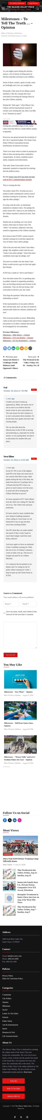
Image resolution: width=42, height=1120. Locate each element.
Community (8, 854)
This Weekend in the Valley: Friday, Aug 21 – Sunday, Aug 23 (27, 873)
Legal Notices (33, 3)
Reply (34, 390)
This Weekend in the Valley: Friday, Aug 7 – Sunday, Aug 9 (27, 909)
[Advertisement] (21, 789)
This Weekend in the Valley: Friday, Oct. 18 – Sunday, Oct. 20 (31, 362)
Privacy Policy (7, 976)
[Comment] (30, 348)
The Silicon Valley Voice (20, 7)
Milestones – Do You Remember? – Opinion (19, 341)
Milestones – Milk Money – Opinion (16, 335)
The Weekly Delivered (17, 3)
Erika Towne (7, 865)
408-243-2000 (13, 959)
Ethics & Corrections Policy (12, 979)
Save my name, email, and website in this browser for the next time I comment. (21, 613)
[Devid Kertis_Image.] (20, 122)
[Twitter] (9, 348)
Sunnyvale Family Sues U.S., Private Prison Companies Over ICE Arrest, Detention (27, 886)
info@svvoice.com (14, 956)
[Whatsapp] (17, 348)
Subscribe (13, 1081)
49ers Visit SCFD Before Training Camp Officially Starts (20, 859)
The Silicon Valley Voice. (24, 1106)
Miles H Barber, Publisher (11, 33)
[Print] (22, 348)
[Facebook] (5, 348)
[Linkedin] (13, 348)
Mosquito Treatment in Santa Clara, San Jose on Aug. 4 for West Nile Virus (28, 898)
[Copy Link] (26, 348)
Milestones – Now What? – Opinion (18, 692)
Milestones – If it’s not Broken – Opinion (18, 338)
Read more (28, 1072)
